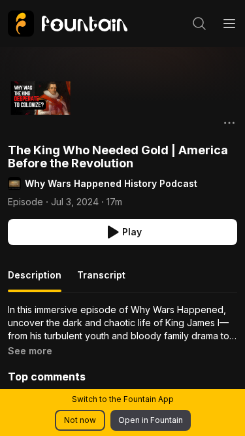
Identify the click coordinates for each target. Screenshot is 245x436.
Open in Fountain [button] (150, 420)
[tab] (34, 280)
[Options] (229, 123)
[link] (67, 23)
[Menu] (229, 23)
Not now (80, 420)
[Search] (199, 23)
